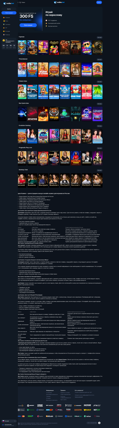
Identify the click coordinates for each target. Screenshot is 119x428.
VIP (6, 28)
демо (21, 51)
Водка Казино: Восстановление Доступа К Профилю (34, 206)
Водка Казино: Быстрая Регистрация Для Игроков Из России (36, 196)
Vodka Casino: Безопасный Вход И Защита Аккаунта (33, 208)
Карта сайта (63, 399)
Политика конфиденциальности (66, 397)
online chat (85, 395)
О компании (49, 392)
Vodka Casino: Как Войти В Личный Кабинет (31, 201)
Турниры (7, 24)
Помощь (7, 34)
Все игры (100, 37)
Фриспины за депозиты (51, 400)
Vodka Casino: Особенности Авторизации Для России (34, 204)
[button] (9, 421)
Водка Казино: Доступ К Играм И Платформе (32, 203)
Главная (7, 17)
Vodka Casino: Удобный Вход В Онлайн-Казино (32, 198)
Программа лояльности (52, 394)
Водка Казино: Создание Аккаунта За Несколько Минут (34, 199)
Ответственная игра (65, 394)
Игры (6, 21)
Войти (99, 2)
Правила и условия (65, 392)
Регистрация (9, 13)
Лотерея (7, 31)
